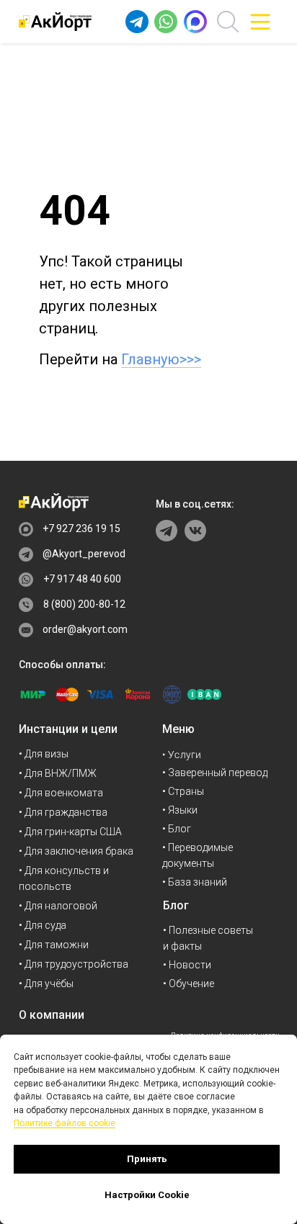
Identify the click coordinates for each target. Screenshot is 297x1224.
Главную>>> (161, 359)
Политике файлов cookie (64, 1123)
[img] (260, 22)
